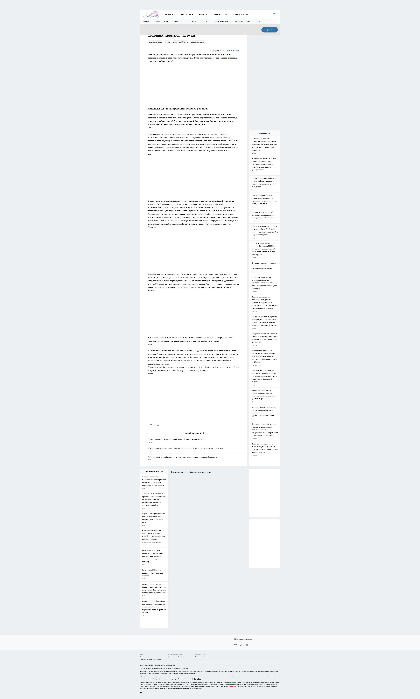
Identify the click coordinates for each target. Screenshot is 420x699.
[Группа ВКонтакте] (235, 645)
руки (167, 42)
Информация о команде (175, 654)
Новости (203, 14)
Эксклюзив (169, 14)
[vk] (151, 425)
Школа (204, 21)
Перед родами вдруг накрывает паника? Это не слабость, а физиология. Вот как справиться (185, 449)
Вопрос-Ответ (187, 14)
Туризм (193, 21)
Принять (270, 30)
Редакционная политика (147, 657)
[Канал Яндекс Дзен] (246, 645)
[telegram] (158, 425)
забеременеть (197, 42)
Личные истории (240, 14)
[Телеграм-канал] (241, 645)
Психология (178, 21)
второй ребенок (180, 42)
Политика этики (200, 654)
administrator (233, 50)
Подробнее (197, 679)
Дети (258, 21)
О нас (141, 654)
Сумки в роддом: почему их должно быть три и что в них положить (175, 440)
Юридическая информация (176, 657)
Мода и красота (161, 21)
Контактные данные (201, 657)
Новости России (220, 14)
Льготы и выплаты (221, 21)
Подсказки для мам (242, 21)
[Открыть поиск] (274, 14)
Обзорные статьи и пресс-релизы (150, 659)
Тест (257, 14)
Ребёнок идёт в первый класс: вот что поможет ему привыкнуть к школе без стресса (182, 458)
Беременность (155, 42)
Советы (146, 21)
